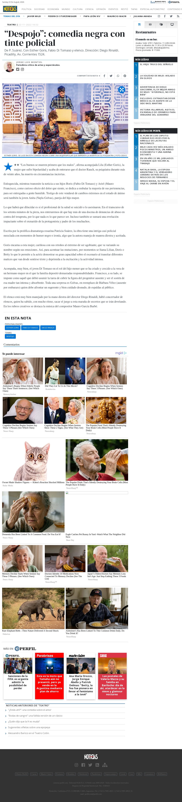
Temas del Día (12, 16)
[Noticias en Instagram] (159, 17)
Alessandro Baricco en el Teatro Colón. (28, 733)
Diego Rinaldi (48, 327)
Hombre (71, 774)
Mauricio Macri (117, 16)
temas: (8, 332)
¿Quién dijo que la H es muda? (24, 721)
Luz (131, 774)
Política (26, 9)
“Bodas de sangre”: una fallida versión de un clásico (35, 715)
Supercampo (110, 774)
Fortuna (59, 774)
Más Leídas (142, 59)
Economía (53, 9)
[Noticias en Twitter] (171, 17)
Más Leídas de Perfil (148, 131)
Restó (124, 9)
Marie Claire (46, 774)
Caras (33, 774)
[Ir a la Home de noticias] (91, 756)
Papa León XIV (92, 16)
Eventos (113, 9)
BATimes (162, 774)
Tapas (134, 9)
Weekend (83, 774)
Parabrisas (96, 774)
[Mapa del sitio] (104, 765)
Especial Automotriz (152, 9)
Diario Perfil (21, 774)
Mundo (66, 9)
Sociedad (39, 9)
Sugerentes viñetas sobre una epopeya (29, 727)
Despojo (10, 336)
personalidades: (14, 324)
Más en (8, 648)
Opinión (101, 9)
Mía (139, 774)
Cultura (77, 9)
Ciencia (89, 9)
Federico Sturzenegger (62, 16)
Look (123, 774)
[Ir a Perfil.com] (174, 2)
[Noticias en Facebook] (165, 17)
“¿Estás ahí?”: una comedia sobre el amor (29, 709)
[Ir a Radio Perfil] (158, 2)
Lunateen (149, 774)
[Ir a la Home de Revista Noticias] (10, 9)
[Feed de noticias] (178, 17)
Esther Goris (12, 327)
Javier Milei (34, 16)
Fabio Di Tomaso (30, 327)
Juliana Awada (143, 16)
